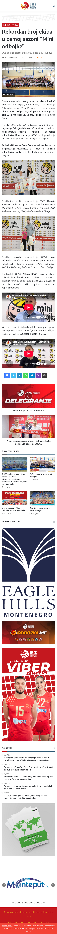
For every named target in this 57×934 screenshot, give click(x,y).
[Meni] (3, 7)
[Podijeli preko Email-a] (44, 375)
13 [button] (41, 902)
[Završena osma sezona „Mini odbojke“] (42, 498)
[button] (4, 885)
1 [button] (13, 902)
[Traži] (53, 7)
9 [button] (32, 902)
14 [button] (44, 902)
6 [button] (25, 902)
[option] (28, 884)
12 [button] (39, 902)
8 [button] (29, 902)
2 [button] (15, 902)
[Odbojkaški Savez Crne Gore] (28, 6)
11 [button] (37, 902)
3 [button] (18, 902)
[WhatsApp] (25, 375)
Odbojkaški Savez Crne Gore (14, 58)
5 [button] (22, 902)
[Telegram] (32, 375)
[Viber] (38, 375)
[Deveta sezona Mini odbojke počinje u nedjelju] (14, 498)
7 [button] (27, 902)
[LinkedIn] (19, 375)
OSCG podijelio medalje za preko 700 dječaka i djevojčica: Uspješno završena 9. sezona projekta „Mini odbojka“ (14, 479)
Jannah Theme (7, 926)
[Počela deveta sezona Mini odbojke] (42, 464)
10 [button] (34, 902)
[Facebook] (7, 375)
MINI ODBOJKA (10, 25)
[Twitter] (13, 375)
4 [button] (20, 902)
